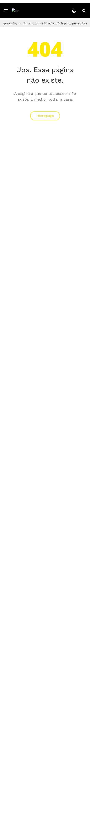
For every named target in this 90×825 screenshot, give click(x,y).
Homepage (45, 116)
